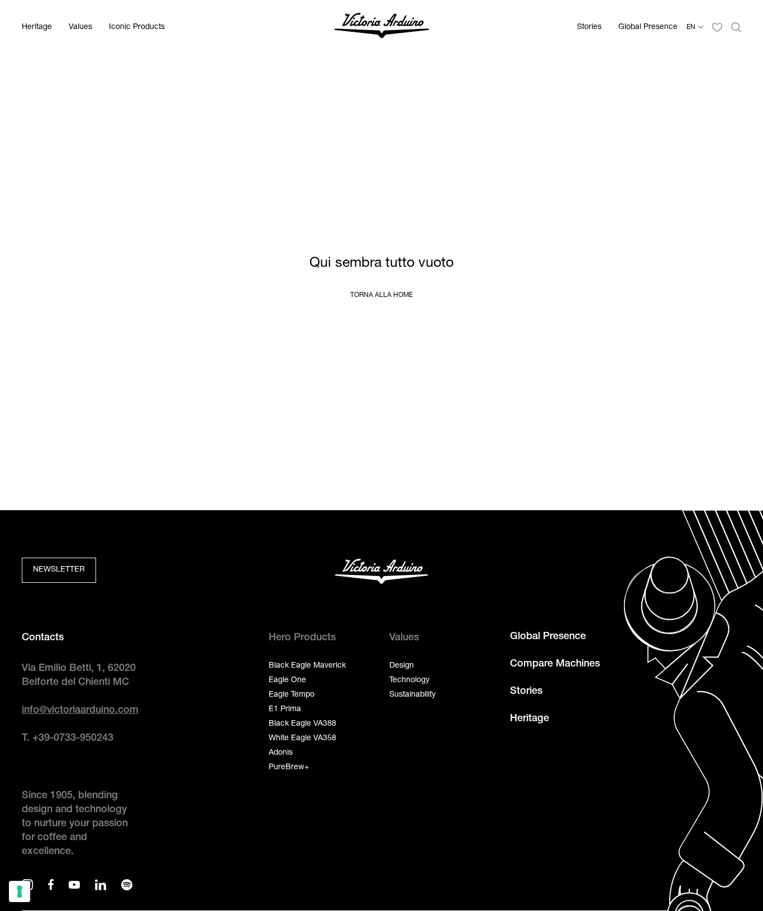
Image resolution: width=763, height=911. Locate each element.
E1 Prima (285, 709)
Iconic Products (137, 27)
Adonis (281, 753)
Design (401, 666)
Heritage (37, 27)
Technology (409, 680)
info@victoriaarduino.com (80, 711)
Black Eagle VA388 (302, 724)
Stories (589, 27)
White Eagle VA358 (302, 738)
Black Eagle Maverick (307, 666)
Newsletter (59, 570)
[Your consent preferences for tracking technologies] (19, 891)
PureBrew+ (289, 767)
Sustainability (412, 695)
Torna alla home (381, 295)
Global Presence (648, 27)
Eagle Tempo (291, 695)
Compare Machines (555, 664)
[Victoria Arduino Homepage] (382, 27)
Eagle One (287, 680)
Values (80, 27)
